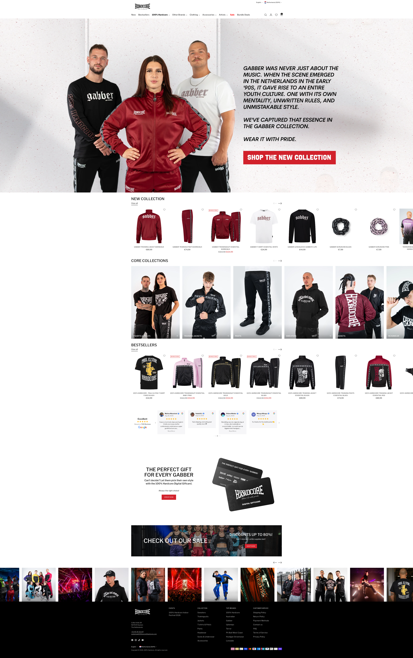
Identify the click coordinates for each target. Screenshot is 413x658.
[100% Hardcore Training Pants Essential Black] (340, 372)
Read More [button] (172, 431)
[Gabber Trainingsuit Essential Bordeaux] (225, 226)
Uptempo (230, 625)
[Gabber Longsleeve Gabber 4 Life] (302, 226)
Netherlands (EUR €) (273, 2)
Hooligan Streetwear (235, 637)
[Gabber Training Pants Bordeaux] (187, 226)
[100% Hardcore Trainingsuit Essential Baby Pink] (187, 372)
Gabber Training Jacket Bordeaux (149, 247)
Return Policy (259, 616)
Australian (230, 616)
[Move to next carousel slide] (280, 203)
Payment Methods (261, 621)
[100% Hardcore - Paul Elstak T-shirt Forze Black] (149, 372)
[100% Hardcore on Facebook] (132, 640)
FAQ (255, 629)
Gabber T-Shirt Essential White (264, 247)
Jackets (200, 621)
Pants (200, 629)
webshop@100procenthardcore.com (144, 634)
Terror (228, 629)
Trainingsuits (203, 616)
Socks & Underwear (205, 637)
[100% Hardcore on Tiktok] (139, 640)
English (258, 2)
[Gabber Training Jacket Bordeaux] (149, 226)
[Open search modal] (265, 15)
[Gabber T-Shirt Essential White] (264, 226)
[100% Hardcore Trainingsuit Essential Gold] (225, 372)
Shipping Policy (259, 612)
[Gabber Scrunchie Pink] (379, 226)
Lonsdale (230, 641)
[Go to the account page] (270, 15)
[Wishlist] (276, 15)
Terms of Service (260, 633)
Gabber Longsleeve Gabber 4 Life (302, 247)
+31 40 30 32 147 (137, 632)
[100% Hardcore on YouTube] (143, 640)
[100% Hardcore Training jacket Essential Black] (302, 372)
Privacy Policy (259, 637)
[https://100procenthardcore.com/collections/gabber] (206, 105)
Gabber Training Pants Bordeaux (187, 247)
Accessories (202, 641)
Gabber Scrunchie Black (341, 247)
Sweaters (201, 612)
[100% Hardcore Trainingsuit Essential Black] (264, 372)
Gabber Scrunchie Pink (379, 247)
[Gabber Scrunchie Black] (340, 226)
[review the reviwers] (184, 414)
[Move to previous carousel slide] (275, 562)
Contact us (258, 625)
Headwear (201, 633)
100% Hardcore (233, 612)
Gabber (229, 621)
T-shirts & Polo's (204, 625)
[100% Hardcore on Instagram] (136, 640)
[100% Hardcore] (142, 6)
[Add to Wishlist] (164, 209)
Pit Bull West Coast (234, 633)
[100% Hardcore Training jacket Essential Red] (379, 372)
